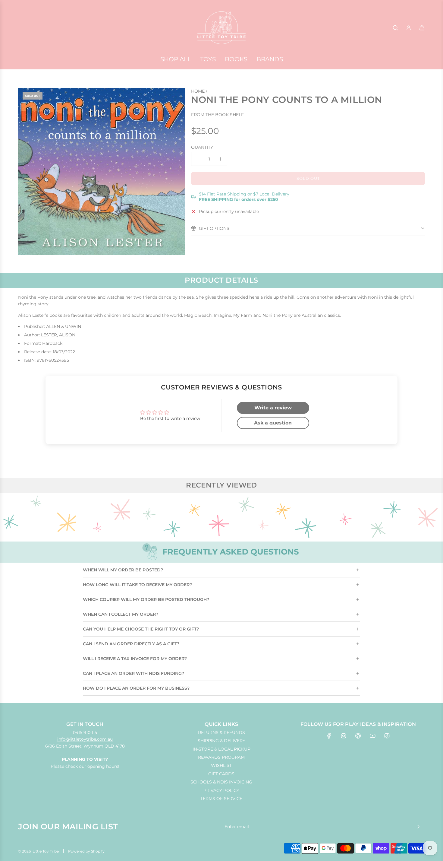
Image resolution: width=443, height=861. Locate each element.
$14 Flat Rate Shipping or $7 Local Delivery (244, 196)
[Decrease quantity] (198, 159)
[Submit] (418, 826)
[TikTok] (387, 735)
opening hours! (103, 766)
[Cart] (422, 27)
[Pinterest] (358, 735)
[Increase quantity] (220, 159)
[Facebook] (329, 735)
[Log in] (408, 27)
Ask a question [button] (273, 423)
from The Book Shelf (217, 115)
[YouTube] (372, 735)
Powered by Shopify (86, 851)
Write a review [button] (273, 408)
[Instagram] (343, 735)
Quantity (202, 147)
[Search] (395, 27)
